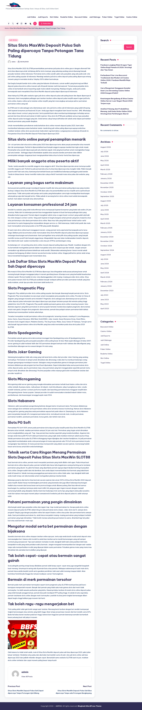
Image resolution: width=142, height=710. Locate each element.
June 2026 (104, 156)
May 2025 (104, 214)
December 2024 (106, 237)
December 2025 (106, 183)
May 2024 (104, 268)
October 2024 (106, 246)
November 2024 (107, 241)
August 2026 (105, 147)
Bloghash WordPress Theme (89, 706)
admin (24, 672)
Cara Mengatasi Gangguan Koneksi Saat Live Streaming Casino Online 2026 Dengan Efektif (115, 90)
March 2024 (105, 277)
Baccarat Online (106, 327)
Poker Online (105, 349)
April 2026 (104, 165)
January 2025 (106, 232)
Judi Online (13, 40)
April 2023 (104, 308)
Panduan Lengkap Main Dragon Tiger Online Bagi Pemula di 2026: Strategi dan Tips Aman (116, 67)
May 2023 (104, 304)
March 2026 (105, 169)
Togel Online (105, 363)
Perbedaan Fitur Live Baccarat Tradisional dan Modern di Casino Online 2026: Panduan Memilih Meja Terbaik (115, 79)
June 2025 (104, 210)
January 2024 (106, 286)
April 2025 (104, 219)
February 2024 (106, 282)
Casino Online (105, 331)
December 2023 (106, 291)
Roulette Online (106, 354)
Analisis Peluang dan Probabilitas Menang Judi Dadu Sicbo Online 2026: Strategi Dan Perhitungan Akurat (116, 111)
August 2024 (105, 255)
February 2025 (106, 228)
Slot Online (104, 358)
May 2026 (104, 160)
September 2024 (107, 250)
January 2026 (106, 178)
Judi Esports (105, 336)
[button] (46, 24)
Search (104, 40)
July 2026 (104, 152)
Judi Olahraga (105, 340)
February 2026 (106, 174)
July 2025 (104, 205)
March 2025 (105, 223)
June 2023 (104, 300)
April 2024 (104, 273)
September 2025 (107, 196)
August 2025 (105, 201)
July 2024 (104, 259)
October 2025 (106, 192)
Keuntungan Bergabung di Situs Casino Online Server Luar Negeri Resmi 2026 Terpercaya (116, 101)
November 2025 (107, 187)
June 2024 (104, 264)
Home (7, 28)
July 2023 (104, 295)
